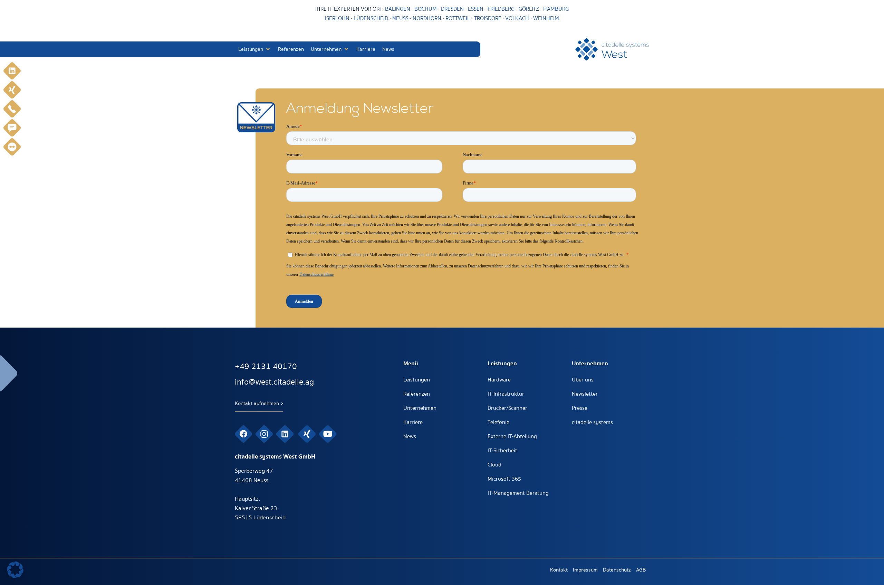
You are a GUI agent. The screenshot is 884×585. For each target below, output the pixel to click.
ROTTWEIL (457, 18)
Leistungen (416, 379)
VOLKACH (517, 18)
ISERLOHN (337, 18)
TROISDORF (487, 18)
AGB (641, 570)
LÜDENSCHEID (371, 18)
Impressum (585, 570)
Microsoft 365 (504, 478)
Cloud (494, 464)
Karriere (413, 422)
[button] (255, 49)
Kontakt (559, 570)
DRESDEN (452, 8)
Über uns (583, 379)
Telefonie (498, 422)
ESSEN (475, 8)
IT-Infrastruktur (506, 393)
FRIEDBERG (501, 8)
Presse (579, 408)
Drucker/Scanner (507, 408)
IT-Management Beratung (518, 493)
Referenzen (416, 393)
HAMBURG (556, 8)
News (409, 436)
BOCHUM (425, 8)
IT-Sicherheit (502, 450)
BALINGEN (397, 8)
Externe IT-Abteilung (512, 436)
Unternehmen (419, 408)
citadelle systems (592, 422)
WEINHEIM (546, 18)
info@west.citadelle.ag (274, 382)
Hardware (499, 379)
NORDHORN (427, 18)
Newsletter (585, 393)
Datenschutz (617, 570)
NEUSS (400, 18)
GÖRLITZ (529, 8)
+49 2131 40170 (266, 366)
